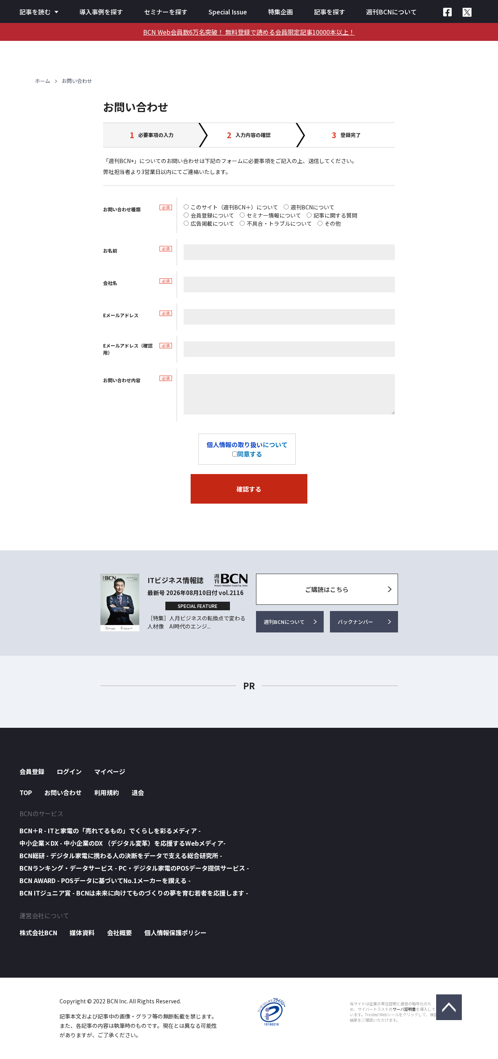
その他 (332, 223)
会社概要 (119, 932)
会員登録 (31, 771)
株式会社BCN (38, 932)
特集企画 (280, 11)
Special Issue (228, 11)
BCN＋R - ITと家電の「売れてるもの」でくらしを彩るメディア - (110, 830)
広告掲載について (212, 223)
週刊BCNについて (391, 11)
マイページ (109, 771)
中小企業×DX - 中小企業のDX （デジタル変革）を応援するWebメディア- (122, 843)
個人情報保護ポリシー (175, 932)
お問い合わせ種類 (121, 209)
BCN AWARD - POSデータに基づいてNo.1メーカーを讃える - (105, 880)
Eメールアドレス (121, 315)
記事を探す (329, 11)
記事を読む (35, 11)
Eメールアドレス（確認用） (128, 349)
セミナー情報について (274, 215)
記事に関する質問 (335, 215)
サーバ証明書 (404, 1009)
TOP (25, 792)
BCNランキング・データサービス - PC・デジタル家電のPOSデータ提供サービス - (134, 868)
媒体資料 (82, 932)
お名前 (110, 250)
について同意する (247, 449)
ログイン (69, 771)
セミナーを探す (166, 11)
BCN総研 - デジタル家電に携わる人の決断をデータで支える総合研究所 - (120, 855)
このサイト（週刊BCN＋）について (234, 207)
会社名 (110, 282)
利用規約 (106, 792)
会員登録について (212, 215)
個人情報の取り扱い (235, 444)
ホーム (42, 80)
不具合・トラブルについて (279, 223)
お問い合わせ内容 (121, 380)
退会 (138, 792)
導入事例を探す (101, 11)
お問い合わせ (63, 792)
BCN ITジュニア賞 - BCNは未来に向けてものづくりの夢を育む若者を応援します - (133, 892)
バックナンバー (355, 621)
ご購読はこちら (327, 589)
